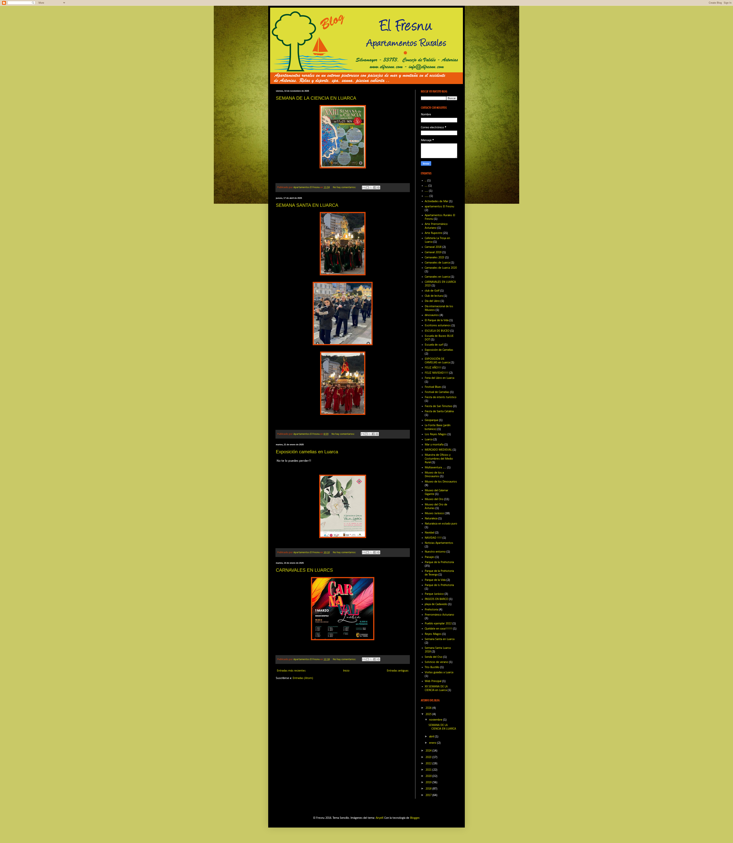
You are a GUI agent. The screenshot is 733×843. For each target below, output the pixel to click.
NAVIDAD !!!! (433, 537)
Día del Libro (432, 301)
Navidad (429, 532)
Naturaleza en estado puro (441, 523)
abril (432, 736)
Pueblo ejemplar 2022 (438, 623)
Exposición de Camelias (439, 350)
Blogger (414, 818)
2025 (428, 714)
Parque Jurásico (434, 594)
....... (427, 196)
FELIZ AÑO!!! (433, 367)
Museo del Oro (434, 499)
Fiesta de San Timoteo (438, 406)
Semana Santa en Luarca (439, 639)
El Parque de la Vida (437, 320)
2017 (428, 795)
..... (426, 185)
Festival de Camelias (437, 392)
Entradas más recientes (291, 670)
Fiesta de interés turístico (440, 397)
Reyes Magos (433, 634)
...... (426, 190)
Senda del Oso (433, 657)
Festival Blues (433, 387)
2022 (428, 763)
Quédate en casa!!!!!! (438, 628)
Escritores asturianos (438, 325)
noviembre (436, 719)
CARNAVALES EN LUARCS (304, 570)
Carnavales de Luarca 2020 (441, 267)
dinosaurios (432, 315)
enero (433, 742)
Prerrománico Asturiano (439, 614)
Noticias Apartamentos (439, 543)
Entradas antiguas (397, 670)
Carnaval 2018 (433, 247)
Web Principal (433, 681)
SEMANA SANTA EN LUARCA (307, 205)
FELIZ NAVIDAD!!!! (436, 372)
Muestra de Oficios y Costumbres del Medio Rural (439, 458)
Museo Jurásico (434, 513)
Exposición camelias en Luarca (307, 451)
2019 (428, 782)
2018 (428, 788)
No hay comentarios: (345, 187)
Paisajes (430, 557)
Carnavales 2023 (434, 257)
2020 (428, 776)
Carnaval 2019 (433, 252)
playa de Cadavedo (436, 604)
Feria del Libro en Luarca (439, 378)
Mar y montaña (434, 444)
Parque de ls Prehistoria (439, 585)
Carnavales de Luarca (437, 262)
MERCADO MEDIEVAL (438, 449)
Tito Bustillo (432, 667)
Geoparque (431, 420)
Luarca (429, 439)
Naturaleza (431, 518)
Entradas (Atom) (303, 678)
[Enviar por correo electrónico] (364, 187)
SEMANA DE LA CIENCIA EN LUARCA (316, 98)
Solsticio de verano (436, 662)
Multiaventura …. (435, 467)
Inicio (346, 670)
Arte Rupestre (433, 233)
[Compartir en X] (371, 187)
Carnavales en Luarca (437, 276)
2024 (428, 750)
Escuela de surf (434, 344)
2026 (428, 708)
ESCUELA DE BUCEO (437, 330)
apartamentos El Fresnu (439, 206)
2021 (428, 769)
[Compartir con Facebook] (375, 187)
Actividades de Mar (436, 201)
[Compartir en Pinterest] (378, 187)
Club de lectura (434, 295)
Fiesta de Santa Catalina (439, 411)
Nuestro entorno (435, 551)
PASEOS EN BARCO (436, 599)
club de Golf (432, 290)
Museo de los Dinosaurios (441, 481)
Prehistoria (431, 609)
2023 (428, 757)
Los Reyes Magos (436, 434)
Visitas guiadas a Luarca (439, 672)
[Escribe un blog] (367, 187)
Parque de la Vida (435, 580)
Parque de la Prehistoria (439, 562)
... (425, 180)
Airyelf (379, 818)
